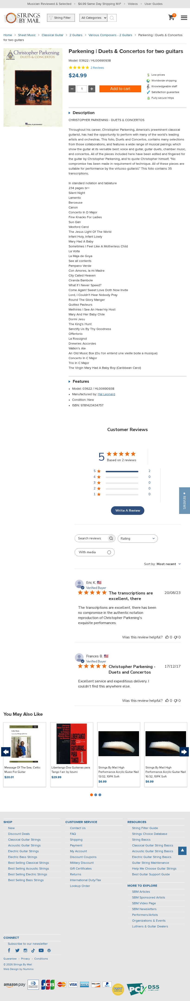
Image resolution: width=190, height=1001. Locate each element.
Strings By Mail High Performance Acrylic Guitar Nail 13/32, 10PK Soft (118, 772)
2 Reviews (97, 68)
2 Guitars (76, 35)
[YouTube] (41, 951)
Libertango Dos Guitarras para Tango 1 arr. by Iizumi (70, 770)
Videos (133, 4)
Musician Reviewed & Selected (49, 4)
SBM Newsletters (144, 909)
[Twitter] (17, 951)
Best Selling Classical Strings (28, 862)
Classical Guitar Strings (24, 839)
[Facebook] (9, 951)
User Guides (154, 4)
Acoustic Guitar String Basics (152, 851)
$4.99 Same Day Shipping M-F (99, 4)
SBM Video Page (144, 903)
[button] (184, 500)
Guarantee (10, 958)
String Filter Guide (145, 828)
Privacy (25, 958)
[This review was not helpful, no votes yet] (175, 637)
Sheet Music (27, 35)
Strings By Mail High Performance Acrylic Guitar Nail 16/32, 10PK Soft (166, 772)
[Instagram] (25, 951)
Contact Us (78, 828)
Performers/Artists (145, 915)
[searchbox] (91, 538)
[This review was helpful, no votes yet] (167, 637)
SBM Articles (141, 891)
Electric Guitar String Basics (151, 857)
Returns (75, 874)
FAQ (73, 834)
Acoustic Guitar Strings (24, 845)
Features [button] (81, 381)
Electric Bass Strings (22, 857)
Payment (76, 845)
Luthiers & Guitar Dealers (150, 926)
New (11, 828)
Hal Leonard (106, 394)
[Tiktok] (33, 951)
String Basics (141, 839)
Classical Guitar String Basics (152, 845)
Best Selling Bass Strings (26, 880)
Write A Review (127, 510)
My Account (78, 851)
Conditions (41, 958)
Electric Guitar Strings (23, 851)
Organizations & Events (149, 920)
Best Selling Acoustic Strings (28, 868)
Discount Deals (19, 834)
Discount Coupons (83, 857)
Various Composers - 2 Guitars (110, 35)
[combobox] (138, 539)
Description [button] (84, 113)
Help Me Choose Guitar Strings (154, 868)
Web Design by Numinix (18, 969)
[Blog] (48, 951)
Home (7, 35)
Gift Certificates (81, 868)
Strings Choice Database (149, 834)
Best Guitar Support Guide (151, 874)
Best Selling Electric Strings (27, 874)
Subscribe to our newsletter (28, 943)
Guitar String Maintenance (150, 862)
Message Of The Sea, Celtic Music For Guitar (22, 770)
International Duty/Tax (85, 880)
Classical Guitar (52, 35)
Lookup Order (80, 886)
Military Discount (82, 862)
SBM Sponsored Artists (148, 897)
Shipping (76, 839)
